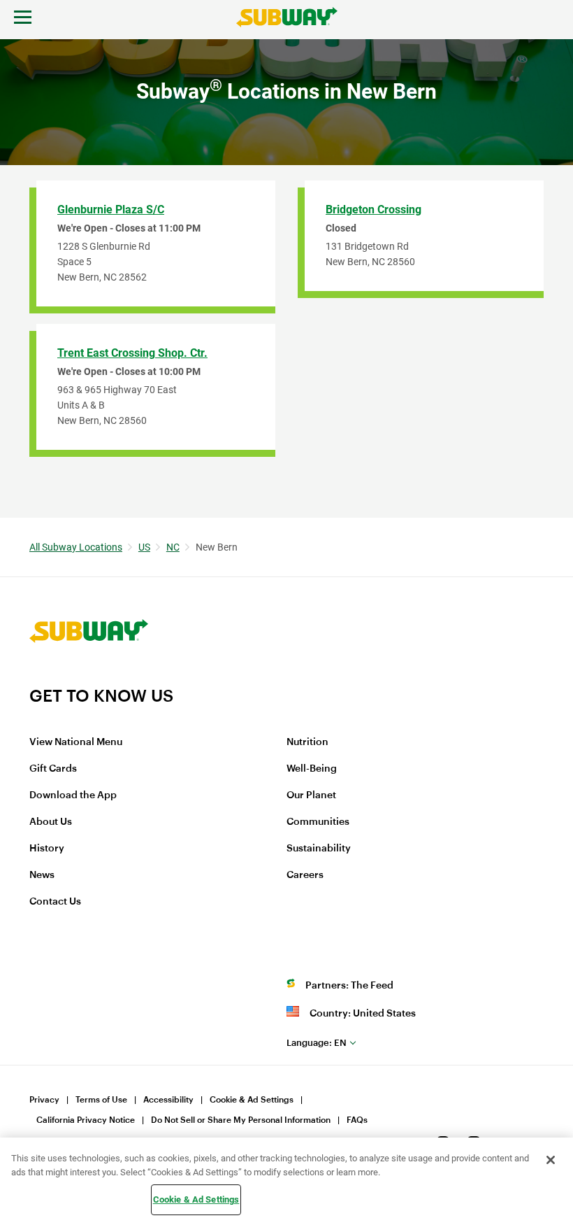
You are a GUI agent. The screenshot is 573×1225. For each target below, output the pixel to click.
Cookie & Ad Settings (251, 1100)
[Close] (550, 1160)
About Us (50, 822)
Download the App (73, 795)
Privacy (44, 1100)
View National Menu (75, 742)
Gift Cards (53, 769)
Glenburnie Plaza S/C (110, 209)
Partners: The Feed (349, 986)
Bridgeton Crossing (373, 209)
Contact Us (55, 902)
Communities (317, 822)
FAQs (357, 1120)
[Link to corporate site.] (88, 676)
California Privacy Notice (85, 1120)
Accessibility (168, 1100)
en (316, 1042)
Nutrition (307, 742)
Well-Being (311, 769)
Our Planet (311, 795)
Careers (305, 875)
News (42, 875)
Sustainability (318, 849)
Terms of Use (101, 1100)
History (46, 849)
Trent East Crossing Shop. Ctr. (132, 353)
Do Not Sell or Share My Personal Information (241, 1120)
